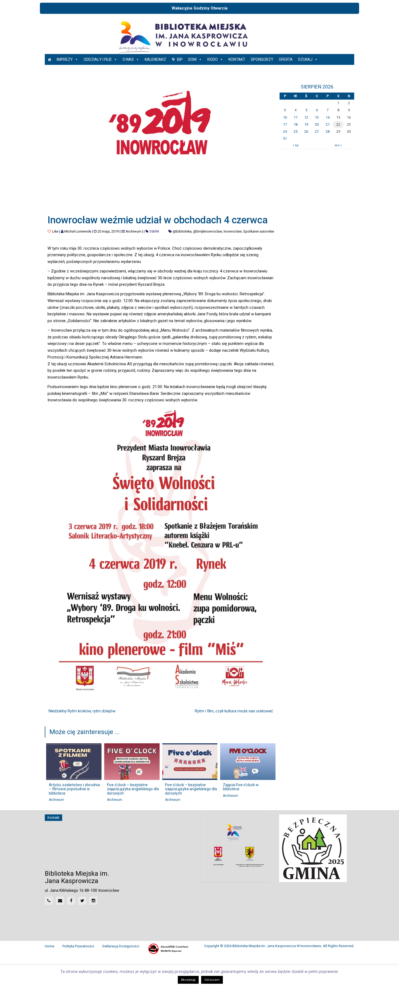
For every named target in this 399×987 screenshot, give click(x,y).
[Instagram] (93, 901)
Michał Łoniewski (77, 231)
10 (285, 117)
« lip (295, 145)
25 (295, 131)
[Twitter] (82, 901)
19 (306, 124)
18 (295, 124)
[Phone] (49, 901)
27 (317, 131)
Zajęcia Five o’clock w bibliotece (241, 787)
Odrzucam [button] (212, 980)
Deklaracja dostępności (120, 946)
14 (328, 117)
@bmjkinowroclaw (207, 231)
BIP (180, 59)
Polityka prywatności (78, 946)
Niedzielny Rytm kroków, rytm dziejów (82, 711)
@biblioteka (182, 231)
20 (317, 124)
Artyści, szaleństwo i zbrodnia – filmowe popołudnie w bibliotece (74, 789)
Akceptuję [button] (188, 980)
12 (306, 117)
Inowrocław (233, 231)
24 (285, 131)
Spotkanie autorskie (258, 231)
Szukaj (305, 59)
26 (306, 131)
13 (317, 117)
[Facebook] (71, 901)
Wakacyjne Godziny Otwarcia (199, 8)
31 (285, 139)
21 (328, 124)
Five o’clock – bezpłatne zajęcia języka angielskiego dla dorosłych (133, 789)
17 (285, 124)
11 (295, 117)
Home (49, 946)
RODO (212, 59)
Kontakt (237, 59)
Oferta (286, 59)
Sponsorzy (262, 59)
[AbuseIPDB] (167, 949)
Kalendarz (155, 59)
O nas (128, 59)
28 (328, 131)
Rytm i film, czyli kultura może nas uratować (234, 711)
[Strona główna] (49, 59)
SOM (192, 59)
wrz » (338, 145)
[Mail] (60, 901)
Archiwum (133, 231)
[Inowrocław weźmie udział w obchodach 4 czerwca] (161, 142)
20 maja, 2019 (108, 231)
